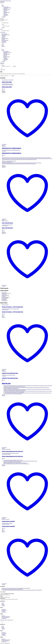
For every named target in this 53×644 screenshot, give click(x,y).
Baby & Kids (5, 8)
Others (3, 42)
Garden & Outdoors (7, 12)
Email (1, 594)
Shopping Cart (4, 610)
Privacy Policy (4, 618)
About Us (3, 16)
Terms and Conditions (5, 617)
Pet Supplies (5, 14)
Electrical (5, 11)
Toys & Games (6, 15)
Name (1, 595)
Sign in (3, 24)
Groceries (5, 13)
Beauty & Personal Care (7, 7)
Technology (4, 299)
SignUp (1, 596)
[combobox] (4, 19)
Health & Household (7, 9)
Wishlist (3, 604)
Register (3, 27)
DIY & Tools (4, 294)
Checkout (3, 611)
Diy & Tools (5, 10)
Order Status (4, 635)
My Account (4, 609)
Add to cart (3, 92)
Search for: (2, 18)
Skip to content (8, 0)
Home (3, 5)
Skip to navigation (3, 0)
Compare (3, 145)
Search (3, 65)
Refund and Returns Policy (6, 616)
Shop (3, 45)
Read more (3, 395)
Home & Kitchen (6, 6)
